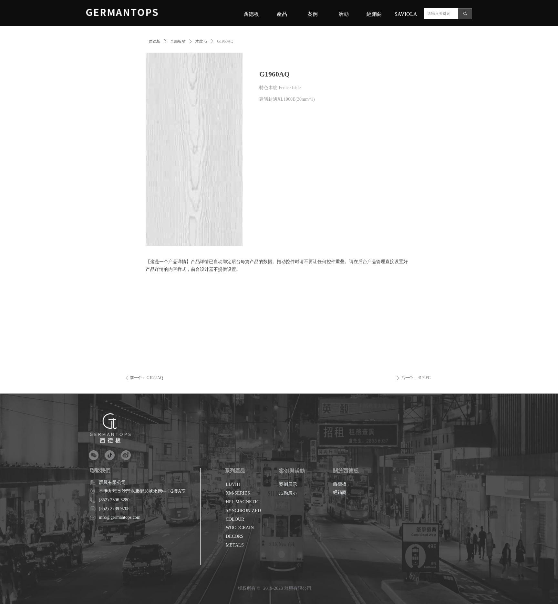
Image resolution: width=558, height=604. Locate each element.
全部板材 (178, 41)
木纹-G (201, 41)
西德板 (154, 41)
